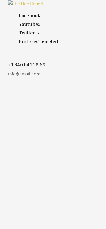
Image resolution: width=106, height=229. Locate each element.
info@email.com (24, 73)
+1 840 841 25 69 (26, 65)
